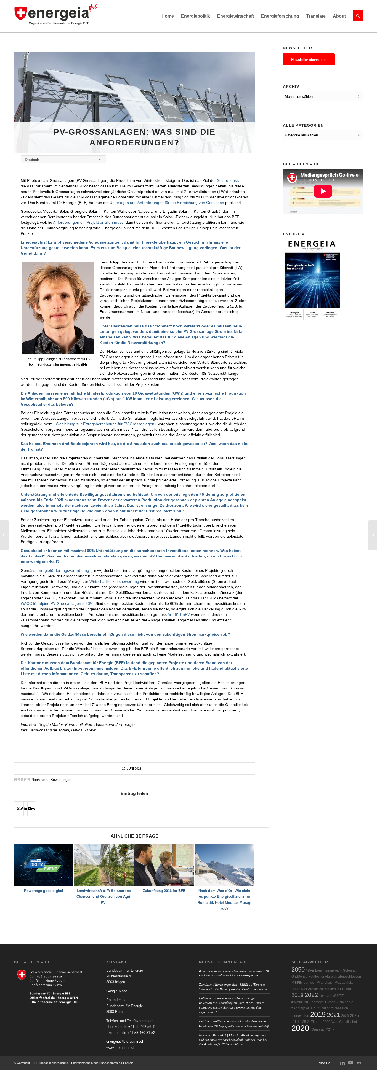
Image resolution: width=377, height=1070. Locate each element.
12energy (317, 1030)
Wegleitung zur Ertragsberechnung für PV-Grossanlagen (105, 424)
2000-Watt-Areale (304, 989)
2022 (311, 994)
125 (303, 1022)
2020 (300, 1028)
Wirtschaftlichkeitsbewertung (114, 581)
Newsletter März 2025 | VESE (217, 1035)
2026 (345, 1016)
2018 (297, 995)
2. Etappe (314, 1022)
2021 (333, 1014)
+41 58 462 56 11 (142, 1027)
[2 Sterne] (18, 779)
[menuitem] (167, 16)
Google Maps (117, 991)
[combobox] (63, 159)
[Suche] (356, 16)
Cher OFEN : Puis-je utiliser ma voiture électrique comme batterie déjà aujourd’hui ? (231, 1007)
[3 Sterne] (22, 779)
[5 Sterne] (28, 779)
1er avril (325, 996)
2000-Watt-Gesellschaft (340, 1022)
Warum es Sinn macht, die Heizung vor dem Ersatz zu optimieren (233, 986)
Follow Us (323, 1062)
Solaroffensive (229, 180)
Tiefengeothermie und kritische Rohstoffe (244, 1026)
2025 (354, 1016)
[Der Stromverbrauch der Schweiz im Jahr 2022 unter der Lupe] (372, 535)
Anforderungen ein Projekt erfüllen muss (88, 222)
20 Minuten (327, 989)
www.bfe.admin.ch (120, 1047)
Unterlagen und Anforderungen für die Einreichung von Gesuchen (167, 202)
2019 (318, 1014)
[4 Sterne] (25, 779)
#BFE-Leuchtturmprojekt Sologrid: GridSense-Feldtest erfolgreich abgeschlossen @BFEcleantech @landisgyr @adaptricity (326, 977)
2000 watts (345, 989)
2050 (298, 969)
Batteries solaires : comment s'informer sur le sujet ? (232, 971)
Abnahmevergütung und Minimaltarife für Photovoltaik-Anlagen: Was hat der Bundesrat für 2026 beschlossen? (233, 1039)
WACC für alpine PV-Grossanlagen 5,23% (57, 603)
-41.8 (295, 1022)
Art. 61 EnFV (179, 614)
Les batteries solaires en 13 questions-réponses (228, 975)
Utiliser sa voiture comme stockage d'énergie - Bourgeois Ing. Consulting (228, 1000)
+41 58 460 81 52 (141, 1033)
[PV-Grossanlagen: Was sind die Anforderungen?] (134, 102)
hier (218, 710)
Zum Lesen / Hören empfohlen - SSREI (223, 984)
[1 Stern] (15, 779)
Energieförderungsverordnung (62, 570)
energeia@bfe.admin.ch (125, 1041)
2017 (330, 1030)
